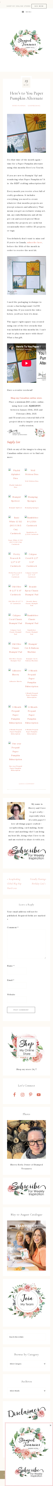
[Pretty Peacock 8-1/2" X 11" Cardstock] (15, 566)
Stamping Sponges (32, 508)
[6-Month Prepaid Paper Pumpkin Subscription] (32, 723)
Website (11, 994)
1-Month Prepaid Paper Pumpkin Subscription (31, 695)
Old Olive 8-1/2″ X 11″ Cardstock (15, 602)
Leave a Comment (26, 784)
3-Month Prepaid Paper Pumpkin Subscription (15, 732)
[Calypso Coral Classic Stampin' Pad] (15, 623)
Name (10, 966)
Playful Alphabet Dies (15, 486)
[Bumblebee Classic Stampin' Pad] (32, 623)
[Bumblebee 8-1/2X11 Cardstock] (32, 525)
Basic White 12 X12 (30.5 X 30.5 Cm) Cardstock (15, 542)
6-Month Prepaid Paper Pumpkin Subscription (31, 732)
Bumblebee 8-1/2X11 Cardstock (31, 533)
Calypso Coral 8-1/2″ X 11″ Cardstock (31, 575)
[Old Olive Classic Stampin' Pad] (15, 652)
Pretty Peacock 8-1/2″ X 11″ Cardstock (15, 575)
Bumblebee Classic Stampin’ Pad (32, 632)
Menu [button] (29, 12)
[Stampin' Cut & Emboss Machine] (32, 652)
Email (10, 980)
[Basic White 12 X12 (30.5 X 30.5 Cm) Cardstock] (15, 533)
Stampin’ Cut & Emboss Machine (31, 660)
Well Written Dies (31, 481)
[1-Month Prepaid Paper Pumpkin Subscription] (32, 686)
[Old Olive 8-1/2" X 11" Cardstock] (15, 594)
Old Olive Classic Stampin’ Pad (15, 660)
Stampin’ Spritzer (15, 508)
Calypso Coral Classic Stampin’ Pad (15, 632)
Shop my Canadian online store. (26, 398)
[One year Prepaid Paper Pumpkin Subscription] (15, 759)
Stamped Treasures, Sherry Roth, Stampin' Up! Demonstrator (26, 43)
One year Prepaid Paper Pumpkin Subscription (15, 768)
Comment (13, 927)
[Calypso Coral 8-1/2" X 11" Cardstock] (32, 566)
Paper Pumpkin (19, 106)
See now (39, 6)
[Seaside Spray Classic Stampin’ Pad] (32, 594)
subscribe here (34, 242)
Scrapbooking (34, 106)
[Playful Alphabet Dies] (15, 478)
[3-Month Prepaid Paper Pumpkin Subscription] (15, 723)
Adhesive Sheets (15, 681)
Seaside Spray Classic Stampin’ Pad (32, 603)
